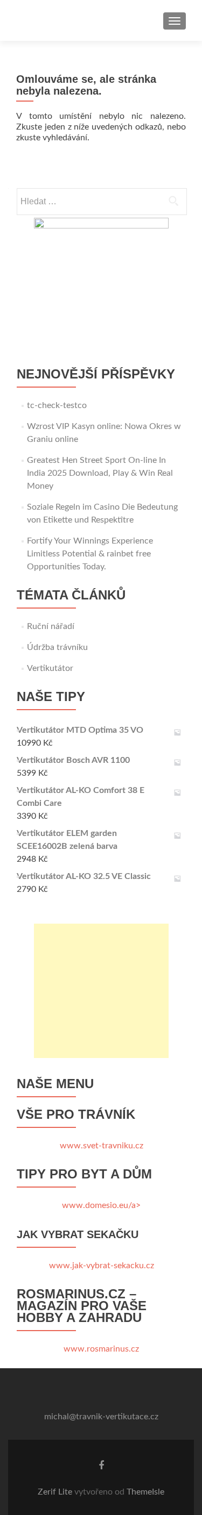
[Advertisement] (101, 991)
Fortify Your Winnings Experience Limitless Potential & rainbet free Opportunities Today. (90, 554)
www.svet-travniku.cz (101, 1145)
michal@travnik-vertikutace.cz (101, 1416)
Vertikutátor (50, 668)
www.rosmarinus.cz (101, 1349)
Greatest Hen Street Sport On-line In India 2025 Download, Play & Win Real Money (100, 473)
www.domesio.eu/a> (101, 1205)
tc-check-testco (57, 405)
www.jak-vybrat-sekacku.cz (101, 1265)
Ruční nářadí (50, 626)
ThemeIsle (145, 1492)
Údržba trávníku (57, 647)
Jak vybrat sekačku (77, 1234)
